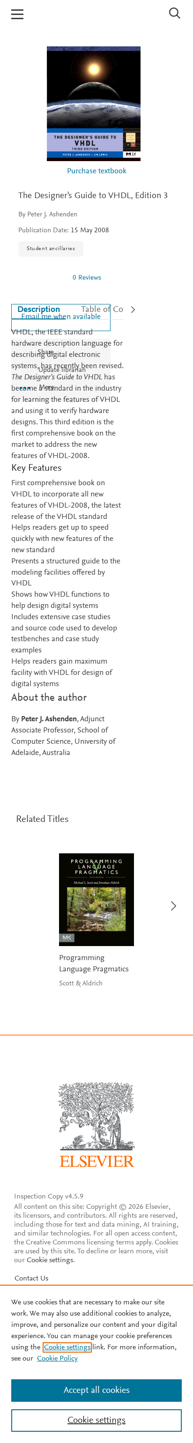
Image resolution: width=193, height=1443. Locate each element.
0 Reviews (87, 277)
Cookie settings (50, 1260)
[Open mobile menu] (17, 14)
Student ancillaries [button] (51, 249)
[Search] (175, 13)
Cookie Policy (57, 1358)
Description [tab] (38, 309)
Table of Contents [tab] (113, 309)
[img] (41, 277)
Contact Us (31, 1278)
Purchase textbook (96, 172)
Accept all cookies (97, 1390)
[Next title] (170, 900)
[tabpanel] (67, 543)
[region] (96, 1364)
